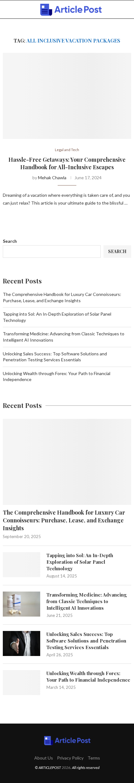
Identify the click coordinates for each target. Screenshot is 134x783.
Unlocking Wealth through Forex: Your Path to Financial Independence (88, 676)
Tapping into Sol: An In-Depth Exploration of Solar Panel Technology (79, 562)
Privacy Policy (70, 757)
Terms (94, 757)
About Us (43, 757)
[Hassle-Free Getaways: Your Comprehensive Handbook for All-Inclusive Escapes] (67, 96)
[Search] (128, 10)
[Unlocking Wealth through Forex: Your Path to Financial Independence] (21, 682)
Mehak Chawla (52, 177)
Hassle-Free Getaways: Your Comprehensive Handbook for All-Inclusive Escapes (67, 163)
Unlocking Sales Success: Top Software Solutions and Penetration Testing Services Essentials (86, 640)
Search (10, 241)
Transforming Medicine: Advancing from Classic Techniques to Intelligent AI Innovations (86, 601)
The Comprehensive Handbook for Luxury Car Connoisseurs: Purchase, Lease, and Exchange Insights (64, 520)
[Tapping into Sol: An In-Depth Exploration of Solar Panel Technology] (21, 564)
